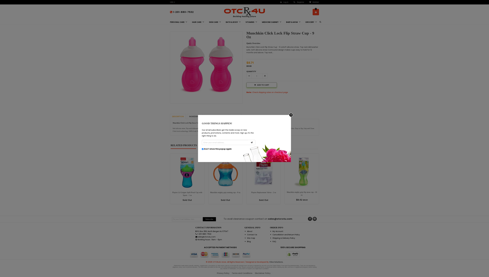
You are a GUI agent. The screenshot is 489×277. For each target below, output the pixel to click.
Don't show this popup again (218, 149)
